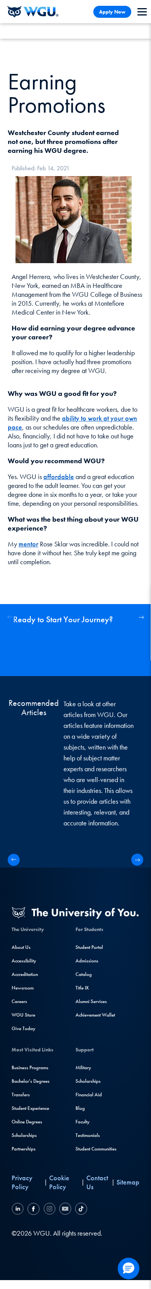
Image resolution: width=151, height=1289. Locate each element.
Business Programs (30, 1067)
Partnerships (24, 1148)
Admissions (87, 960)
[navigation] (142, 11)
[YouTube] (65, 1210)
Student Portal (89, 947)
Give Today (23, 1028)
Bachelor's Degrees (31, 1081)
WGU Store (23, 1015)
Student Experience (30, 1108)
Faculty (82, 1121)
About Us (21, 947)
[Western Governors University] (33, 11)
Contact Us (97, 1182)
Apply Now (112, 12)
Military (83, 1067)
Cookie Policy (59, 1182)
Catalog (84, 974)
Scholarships (24, 1135)
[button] (141, 617)
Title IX (82, 987)
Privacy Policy (22, 1182)
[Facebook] (33, 1210)
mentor (28, 543)
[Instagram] (49, 1210)
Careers (19, 1001)
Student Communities (96, 1148)
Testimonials (88, 1135)
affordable (58, 476)
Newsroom (23, 987)
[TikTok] (80, 1210)
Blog (80, 1108)
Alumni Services (91, 1001)
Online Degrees (27, 1121)
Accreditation (25, 974)
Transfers (21, 1094)
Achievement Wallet (95, 1015)
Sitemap (128, 1182)
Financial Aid (89, 1094)
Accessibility (24, 960)
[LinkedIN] (19, 1210)
